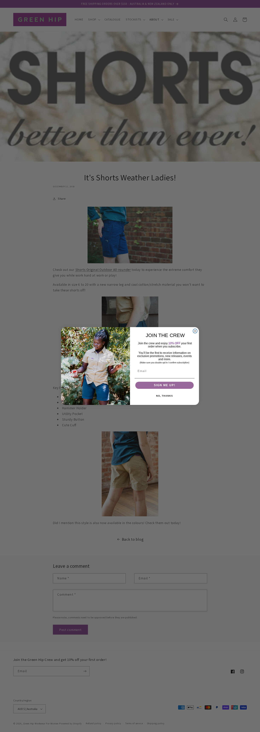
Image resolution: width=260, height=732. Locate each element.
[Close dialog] (195, 331)
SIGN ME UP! (164, 385)
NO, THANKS (164, 396)
